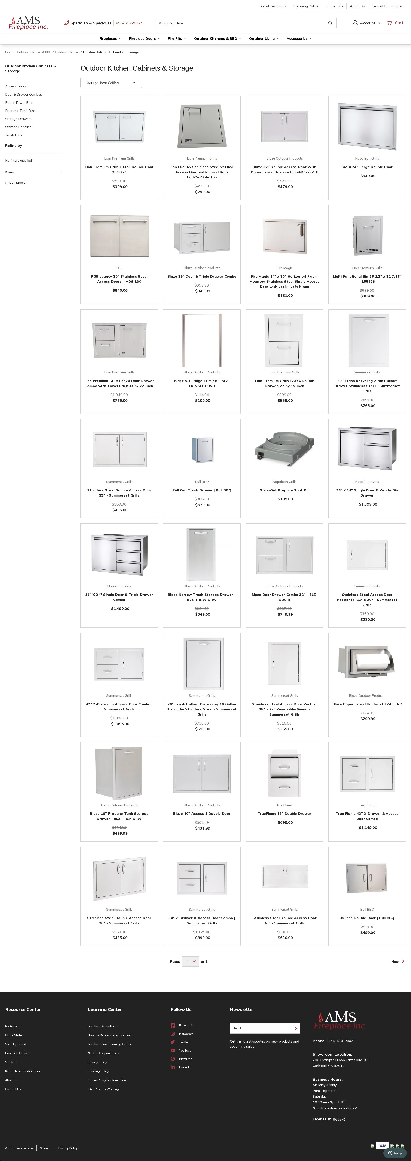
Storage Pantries (18, 127)
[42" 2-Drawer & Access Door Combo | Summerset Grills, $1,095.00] (119, 664)
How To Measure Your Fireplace (110, 1035)
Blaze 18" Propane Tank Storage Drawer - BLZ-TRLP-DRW (119, 816)
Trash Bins (13, 135)
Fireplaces (108, 38)
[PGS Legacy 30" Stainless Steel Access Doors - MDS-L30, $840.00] (119, 236)
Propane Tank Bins (20, 110)
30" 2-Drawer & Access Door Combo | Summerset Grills (201, 920)
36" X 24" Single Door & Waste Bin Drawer (367, 492)
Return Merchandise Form (23, 1071)
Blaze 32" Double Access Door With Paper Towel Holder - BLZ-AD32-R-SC (284, 169)
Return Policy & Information (107, 1080)
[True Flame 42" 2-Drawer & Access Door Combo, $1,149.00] (367, 773)
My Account (13, 1026)
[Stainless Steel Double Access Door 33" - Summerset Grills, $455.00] (119, 450)
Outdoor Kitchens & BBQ (215, 38)
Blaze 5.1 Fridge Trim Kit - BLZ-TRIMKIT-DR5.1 (202, 383)
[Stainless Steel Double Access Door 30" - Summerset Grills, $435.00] (119, 878)
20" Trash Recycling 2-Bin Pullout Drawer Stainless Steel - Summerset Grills (367, 386)
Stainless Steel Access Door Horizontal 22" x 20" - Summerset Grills (367, 599)
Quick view (119, 142)
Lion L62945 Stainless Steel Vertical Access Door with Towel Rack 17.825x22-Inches (202, 172)
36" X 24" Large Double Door (367, 167)
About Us (357, 6)
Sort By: (92, 83)
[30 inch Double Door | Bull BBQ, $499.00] (367, 878)
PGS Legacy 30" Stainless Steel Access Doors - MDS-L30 (119, 279)
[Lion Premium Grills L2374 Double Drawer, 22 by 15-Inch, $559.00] (284, 340)
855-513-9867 (129, 23)
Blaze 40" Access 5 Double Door (202, 813)
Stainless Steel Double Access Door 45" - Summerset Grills (284, 920)
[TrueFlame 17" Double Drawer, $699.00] (284, 773)
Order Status (14, 1035)
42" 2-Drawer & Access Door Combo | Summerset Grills (119, 706)
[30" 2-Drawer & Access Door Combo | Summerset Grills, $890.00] (201, 878)
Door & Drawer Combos (23, 94)
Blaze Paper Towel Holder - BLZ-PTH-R (367, 704)
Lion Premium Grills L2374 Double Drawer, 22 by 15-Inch (284, 383)
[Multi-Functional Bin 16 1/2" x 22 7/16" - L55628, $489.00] (367, 236)
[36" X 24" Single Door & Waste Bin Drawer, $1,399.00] (367, 450)
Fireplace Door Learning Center (109, 1044)
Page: (175, 961)
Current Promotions (387, 6)
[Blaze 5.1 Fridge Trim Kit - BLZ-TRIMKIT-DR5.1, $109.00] (201, 340)
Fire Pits (175, 38)
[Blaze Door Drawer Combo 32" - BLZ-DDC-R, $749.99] (284, 554)
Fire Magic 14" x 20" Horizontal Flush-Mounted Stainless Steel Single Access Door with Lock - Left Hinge (284, 281)
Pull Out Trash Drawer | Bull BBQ (202, 490)
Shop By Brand (15, 1044)
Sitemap (45, 1148)
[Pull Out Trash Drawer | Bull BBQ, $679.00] (201, 450)
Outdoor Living (262, 38)
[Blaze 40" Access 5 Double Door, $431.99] (201, 773)
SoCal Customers (273, 6)
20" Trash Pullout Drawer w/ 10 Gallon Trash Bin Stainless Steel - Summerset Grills (202, 709)
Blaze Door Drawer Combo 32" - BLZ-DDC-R (284, 597)
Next (395, 961)
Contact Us (334, 6)
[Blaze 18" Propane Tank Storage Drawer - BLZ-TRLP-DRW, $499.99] (119, 773)
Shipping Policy (305, 6)
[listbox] (118, 82)
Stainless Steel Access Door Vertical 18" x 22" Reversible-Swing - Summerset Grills (284, 709)
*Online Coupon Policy (103, 1053)
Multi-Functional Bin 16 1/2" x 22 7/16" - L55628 (367, 279)
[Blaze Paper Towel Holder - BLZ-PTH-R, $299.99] (367, 664)
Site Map (11, 1062)
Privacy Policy (97, 1062)
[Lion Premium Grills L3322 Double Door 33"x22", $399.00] (119, 127)
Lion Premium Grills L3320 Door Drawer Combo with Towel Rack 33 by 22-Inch (119, 383)
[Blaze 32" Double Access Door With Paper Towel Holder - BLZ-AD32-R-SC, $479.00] (284, 127)
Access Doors (16, 86)
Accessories (297, 38)
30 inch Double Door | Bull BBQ (367, 918)
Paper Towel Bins (19, 102)
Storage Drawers (18, 119)
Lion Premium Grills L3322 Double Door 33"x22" (119, 169)
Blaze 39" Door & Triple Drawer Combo (201, 276)
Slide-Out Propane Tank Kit (284, 490)
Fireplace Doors (142, 38)
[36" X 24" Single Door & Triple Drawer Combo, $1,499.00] (119, 554)
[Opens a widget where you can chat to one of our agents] (395, 1153)
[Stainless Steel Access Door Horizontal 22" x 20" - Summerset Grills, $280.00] (367, 554)
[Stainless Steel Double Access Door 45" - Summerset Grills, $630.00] (284, 878)
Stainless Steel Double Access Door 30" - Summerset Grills (119, 920)
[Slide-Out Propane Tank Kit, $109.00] (284, 450)
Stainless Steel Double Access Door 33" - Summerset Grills (119, 492)
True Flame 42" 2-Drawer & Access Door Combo (367, 816)
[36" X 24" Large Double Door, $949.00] (367, 127)
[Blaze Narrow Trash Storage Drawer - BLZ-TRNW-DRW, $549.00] (201, 554)
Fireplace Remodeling (103, 1026)
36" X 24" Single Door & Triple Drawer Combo (119, 597)
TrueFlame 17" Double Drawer (284, 813)
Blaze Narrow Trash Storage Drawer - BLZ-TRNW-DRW (202, 597)
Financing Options (17, 1053)
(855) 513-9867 (340, 1040)
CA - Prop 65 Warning (103, 1089)
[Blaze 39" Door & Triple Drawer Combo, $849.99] (201, 236)
